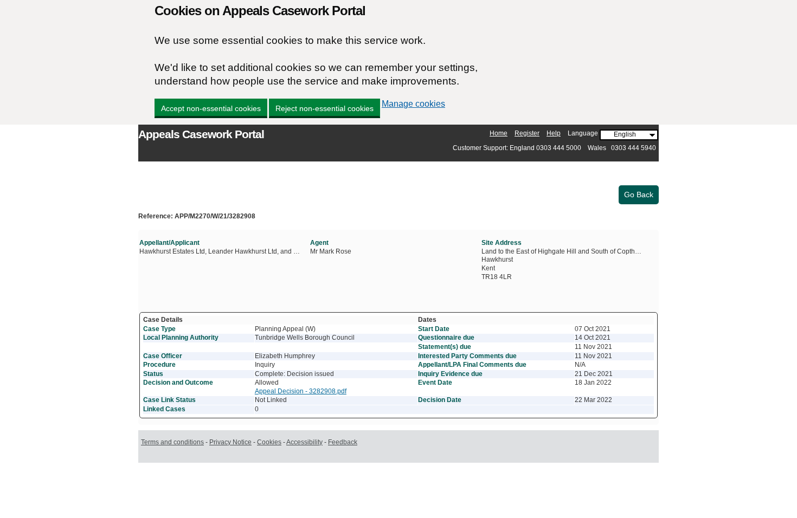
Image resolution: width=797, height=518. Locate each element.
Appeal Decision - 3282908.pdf (300, 391)
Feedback (342, 442)
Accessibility (304, 442)
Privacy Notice (230, 442)
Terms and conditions (172, 442)
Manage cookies (413, 103)
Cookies (269, 442)
